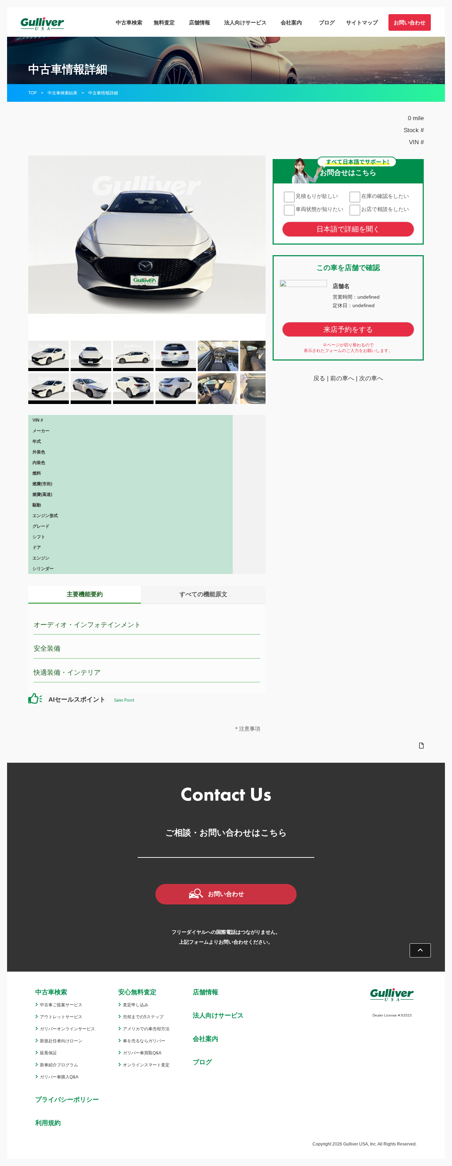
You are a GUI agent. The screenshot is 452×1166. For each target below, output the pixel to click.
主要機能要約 (85, 594)
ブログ (327, 22)
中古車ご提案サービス (61, 1004)
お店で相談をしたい (385, 209)
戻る (319, 378)
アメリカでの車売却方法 (146, 1028)
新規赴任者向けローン (61, 1040)
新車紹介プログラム (59, 1064)
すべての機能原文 (203, 594)
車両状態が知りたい (319, 209)
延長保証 (48, 1052)
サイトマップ (362, 22)
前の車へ (342, 378)
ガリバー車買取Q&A (142, 1052)
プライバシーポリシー (67, 1099)
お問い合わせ (410, 22)
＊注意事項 (247, 729)
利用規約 (48, 1122)
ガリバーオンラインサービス (67, 1028)
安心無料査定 (137, 992)
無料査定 (164, 22)
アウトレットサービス (61, 1016)
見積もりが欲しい (317, 196)
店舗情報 (199, 22)
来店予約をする (348, 330)
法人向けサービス (245, 22)
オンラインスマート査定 (146, 1064)
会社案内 (291, 22)
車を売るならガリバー (144, 1040)
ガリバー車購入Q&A (59, 1076)
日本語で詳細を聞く (348, 229)
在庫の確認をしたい (385, 196)
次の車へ (371, 378)
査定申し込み (135, 1004)
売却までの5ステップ (143, 1016)
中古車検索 (129, 22)
